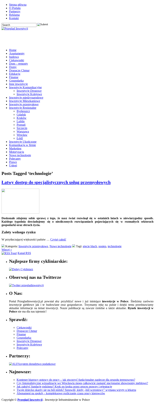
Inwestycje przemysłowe (24, 104)
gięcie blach (90, 246)
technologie (115, 246)
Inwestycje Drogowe (29, 90)
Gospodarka (16, 80)
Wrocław (22, 134)
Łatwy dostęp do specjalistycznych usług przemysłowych (56, 182)
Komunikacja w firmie (22, 145)
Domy (13, 67)
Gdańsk (21, 114)
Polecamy (15, 158)
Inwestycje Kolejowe (29, 94)
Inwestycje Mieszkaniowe (24, 101)
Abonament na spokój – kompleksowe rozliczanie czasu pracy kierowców (61, 393)
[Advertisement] (109, 39)
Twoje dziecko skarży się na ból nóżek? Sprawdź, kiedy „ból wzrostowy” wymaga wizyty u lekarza (76, 390)
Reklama (14, 14)
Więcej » (7, 249)
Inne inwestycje (18, 84)
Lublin (21, 121)
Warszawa (23, 131)
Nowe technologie (20, 155)
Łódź (20, 138)
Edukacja (14, 73)
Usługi (13, 165)
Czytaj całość (58, 239)
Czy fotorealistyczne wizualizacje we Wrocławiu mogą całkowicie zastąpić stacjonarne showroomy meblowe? (82, 383)
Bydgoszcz (23, 111)
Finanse (13, 77)
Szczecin (22, 128)
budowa (14, 56)
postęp (102, 246)
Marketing (15, 148)
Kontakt (14, 18)
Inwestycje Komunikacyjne (25, 87)
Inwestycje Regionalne (22, 107)
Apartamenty (17, 53)
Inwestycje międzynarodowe (26, 97)
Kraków (21, 118)
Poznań (21, 124)
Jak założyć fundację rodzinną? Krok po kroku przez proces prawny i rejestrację (64, 386)
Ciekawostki (16, 60)
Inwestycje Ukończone (22, 141)
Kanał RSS (24, 253)
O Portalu (15, 8)
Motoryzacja (16, 151)
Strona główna (17, 4)
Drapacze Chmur (19, 70)
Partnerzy (14, 11)
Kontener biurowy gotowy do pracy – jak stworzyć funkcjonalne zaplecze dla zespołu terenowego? (76, 379)
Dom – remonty (18, 63)
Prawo (13, 162)
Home (12, 50)
